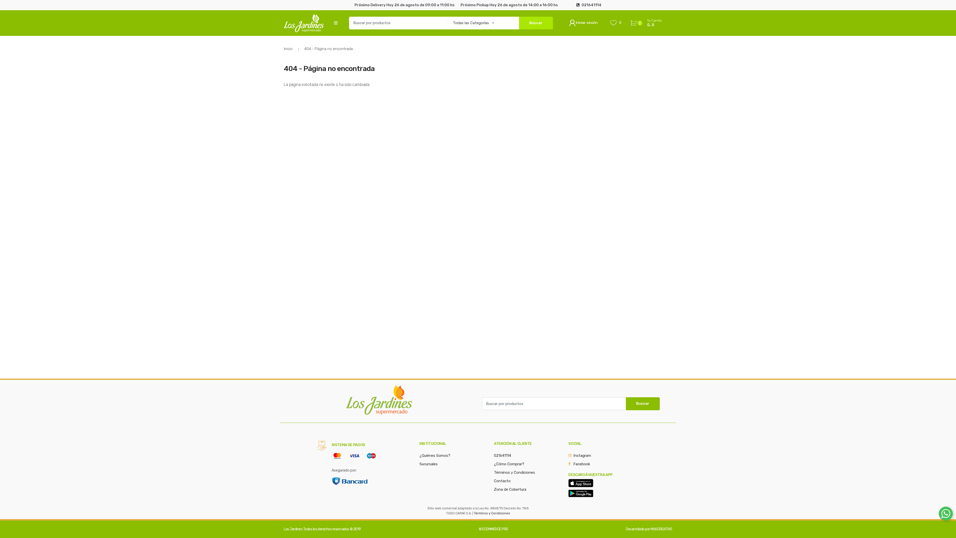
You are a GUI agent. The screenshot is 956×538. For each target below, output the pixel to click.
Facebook (581, 464)
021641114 (502, 455)
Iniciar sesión (587, 22)
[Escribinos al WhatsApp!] (946, 515)
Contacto (502, 481)
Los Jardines (293, 529)
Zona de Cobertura (510, 489)
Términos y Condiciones (514, 472)
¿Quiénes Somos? (434, 455)
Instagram (582, 455)
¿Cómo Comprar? (509, 464)
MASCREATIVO (661, 529)
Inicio (288, 49)
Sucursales (428, 464)
